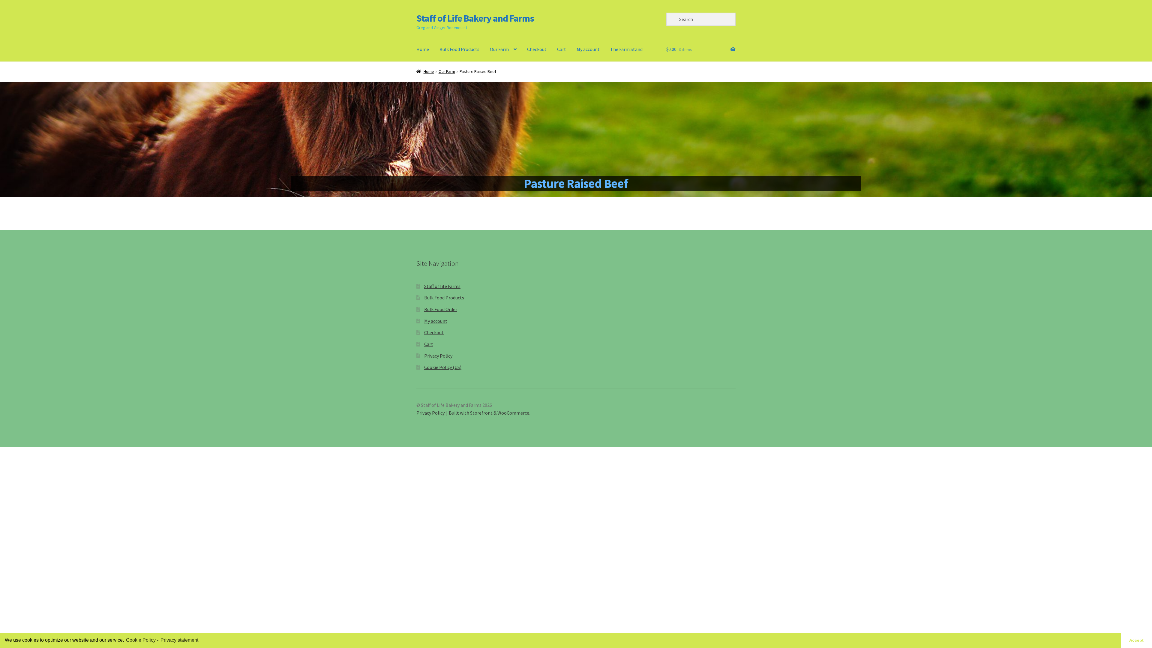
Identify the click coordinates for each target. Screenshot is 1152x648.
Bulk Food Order (440, 309)
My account (588, 49)
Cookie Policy (141, 640)
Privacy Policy (438, 356)
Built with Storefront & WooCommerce (489, 413)
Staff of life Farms (442, 286)
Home (422, 49)
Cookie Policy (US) (442, 367)
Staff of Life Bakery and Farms (475, 18)
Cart (561, 49)
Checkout (537, 49)
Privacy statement (179, 640)
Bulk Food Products (459, 49)
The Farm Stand (626, 49)
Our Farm (447, 71)
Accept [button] (1136, 640)
